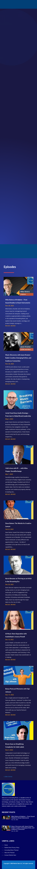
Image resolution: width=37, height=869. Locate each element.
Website (6, 165)
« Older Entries (8, 776)
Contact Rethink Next (10, 855)
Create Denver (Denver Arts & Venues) (15, 178)
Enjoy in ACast (12, 233)
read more (10, 326)
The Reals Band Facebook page (13, 174)
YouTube (6, 223)
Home (6, 845)
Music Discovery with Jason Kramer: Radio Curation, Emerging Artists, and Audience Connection (18, 358)
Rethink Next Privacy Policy (11, 847)
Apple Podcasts (8, 217)
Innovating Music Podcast (11, 850)
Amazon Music (8, 226)
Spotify (6, 220)
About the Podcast (9, 852)
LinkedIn (6, 169)
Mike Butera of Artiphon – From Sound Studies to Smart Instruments (23, 817)
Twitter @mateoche (9, 172)
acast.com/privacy (16, 188)
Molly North (18, 167)
